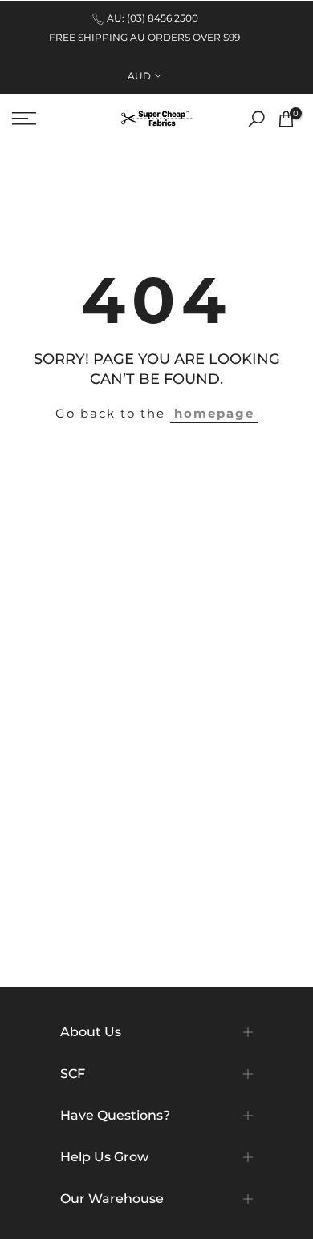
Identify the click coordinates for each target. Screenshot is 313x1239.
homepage (214, 413)
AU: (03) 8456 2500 (152, 18)
